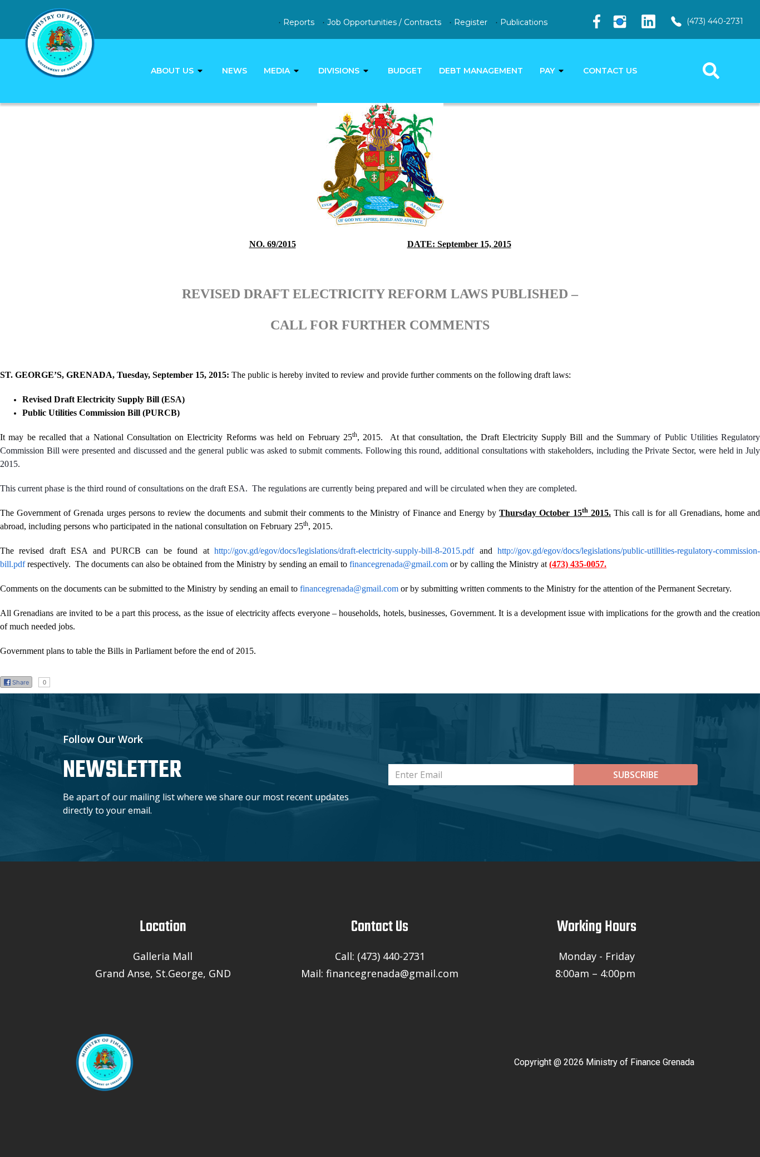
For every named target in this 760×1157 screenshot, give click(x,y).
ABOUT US (172, 71)
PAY (547, 71)
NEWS (234, 71)
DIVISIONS (338, 71)
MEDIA (277, 71)
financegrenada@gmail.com (398, 564)
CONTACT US (610, 71)
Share (20, 682)
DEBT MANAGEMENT (481, 71)
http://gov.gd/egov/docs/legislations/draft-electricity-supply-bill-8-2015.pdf (344, 550)
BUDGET (405, 71)
